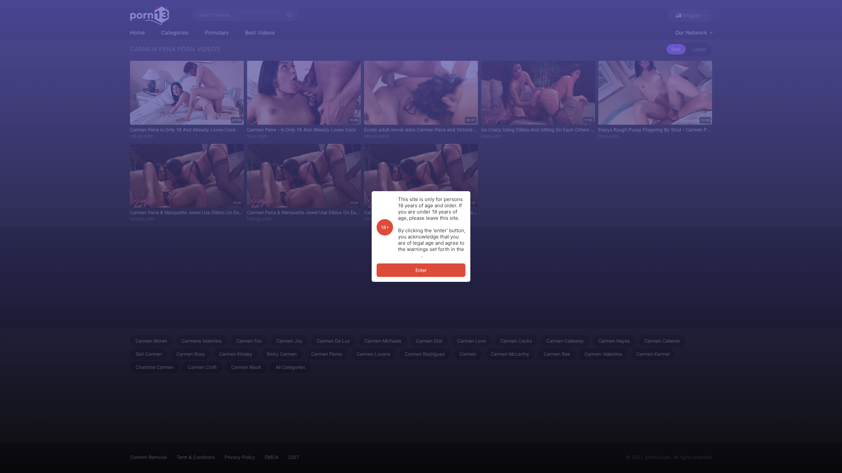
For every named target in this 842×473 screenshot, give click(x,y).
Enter (421, 270)
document (409, 255)
